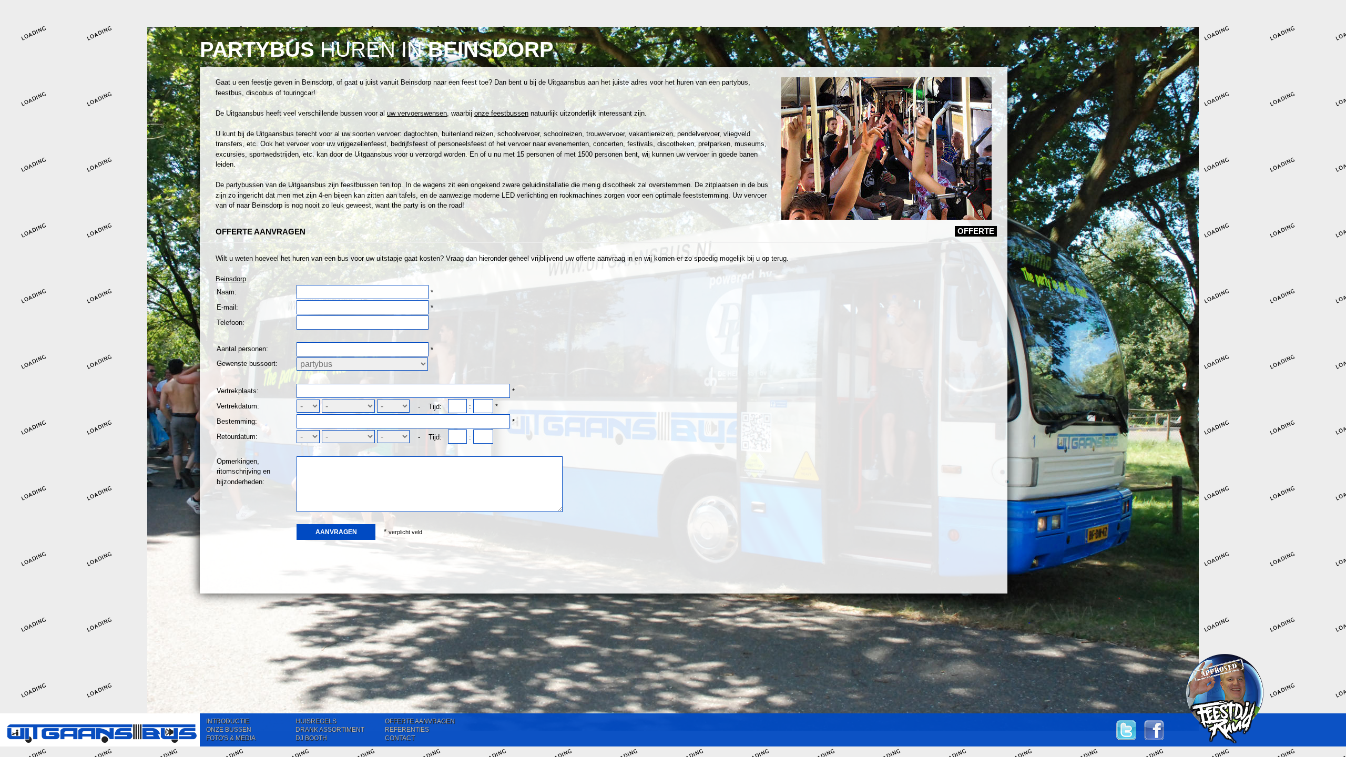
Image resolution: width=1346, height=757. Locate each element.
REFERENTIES (407, 729)
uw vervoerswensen (417, 113)
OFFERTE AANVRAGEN (420, 721)
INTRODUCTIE (227, 721)
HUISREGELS (315, 721)
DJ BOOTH (311, 738)
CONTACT (400, 738)
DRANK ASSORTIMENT (329, 729)
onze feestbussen (501, 113)
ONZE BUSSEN (228, 729)
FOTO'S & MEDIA (231, 738)
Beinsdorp (231, 279)
